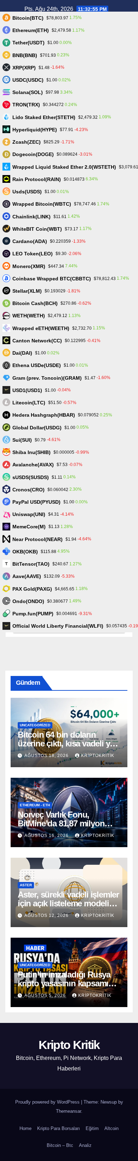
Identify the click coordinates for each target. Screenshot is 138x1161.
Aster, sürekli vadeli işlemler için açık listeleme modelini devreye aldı (68, 903)
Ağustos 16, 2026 (47, 835)
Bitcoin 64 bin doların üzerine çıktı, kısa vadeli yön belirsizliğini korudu (69, 743)
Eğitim (92, 1128)
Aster (26, 885)
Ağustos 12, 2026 (47, 915)
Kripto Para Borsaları (58, 1128)
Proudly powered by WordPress (48, 1102)
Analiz (85, 1145)
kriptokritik (97, 755)
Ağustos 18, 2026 (47, 755)
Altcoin (111, 1128)
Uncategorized (35, 725)
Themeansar (68, 1111)
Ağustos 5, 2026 (45, 995)
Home (25, 1128)
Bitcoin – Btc (60, 1145)
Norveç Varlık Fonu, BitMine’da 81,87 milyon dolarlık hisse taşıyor (61, 823)
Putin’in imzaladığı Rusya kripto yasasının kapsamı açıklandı (64, 983)
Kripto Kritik (69, 1044)
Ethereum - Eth (35, 805)
